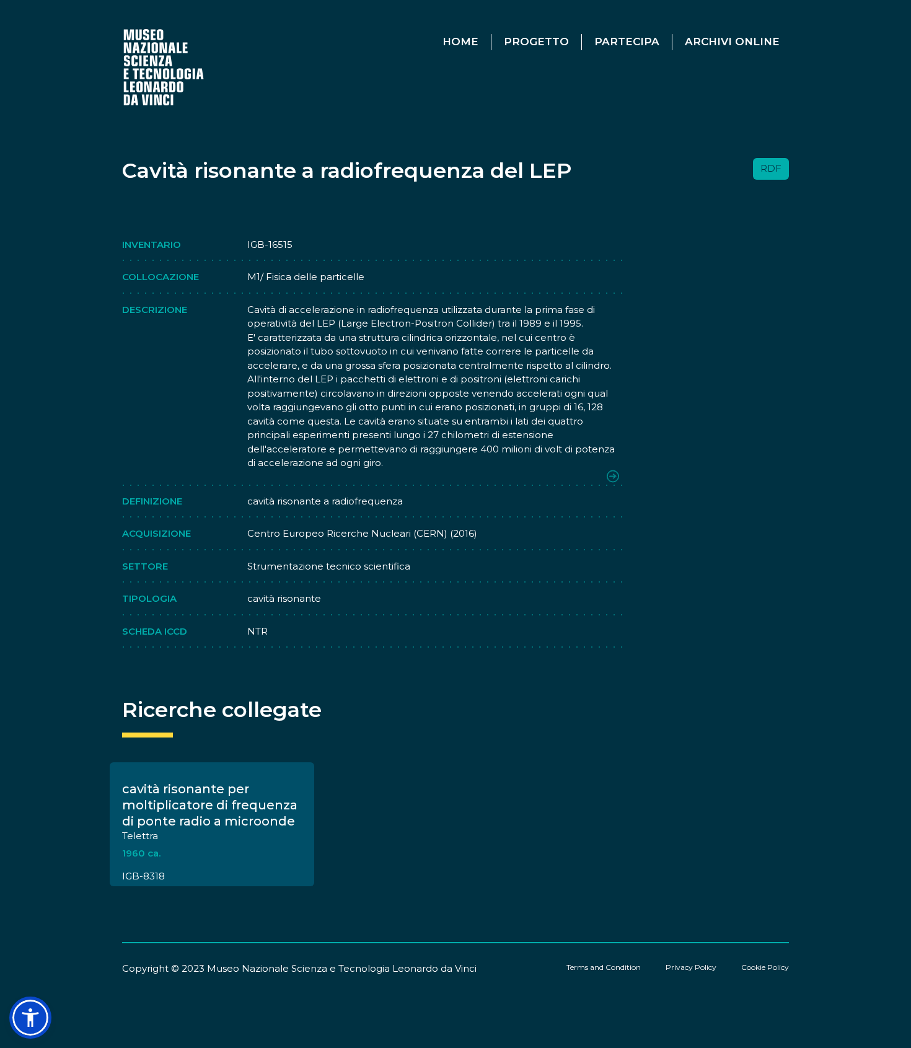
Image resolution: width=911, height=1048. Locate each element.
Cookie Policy (765, 967)
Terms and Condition (603, 967)
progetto (536, 41)
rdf (770, 168)
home (460, 41)
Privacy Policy (691, 967)
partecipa (626, 41)
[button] (30, 1018)
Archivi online (732, 41)
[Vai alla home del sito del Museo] (164, 66)
